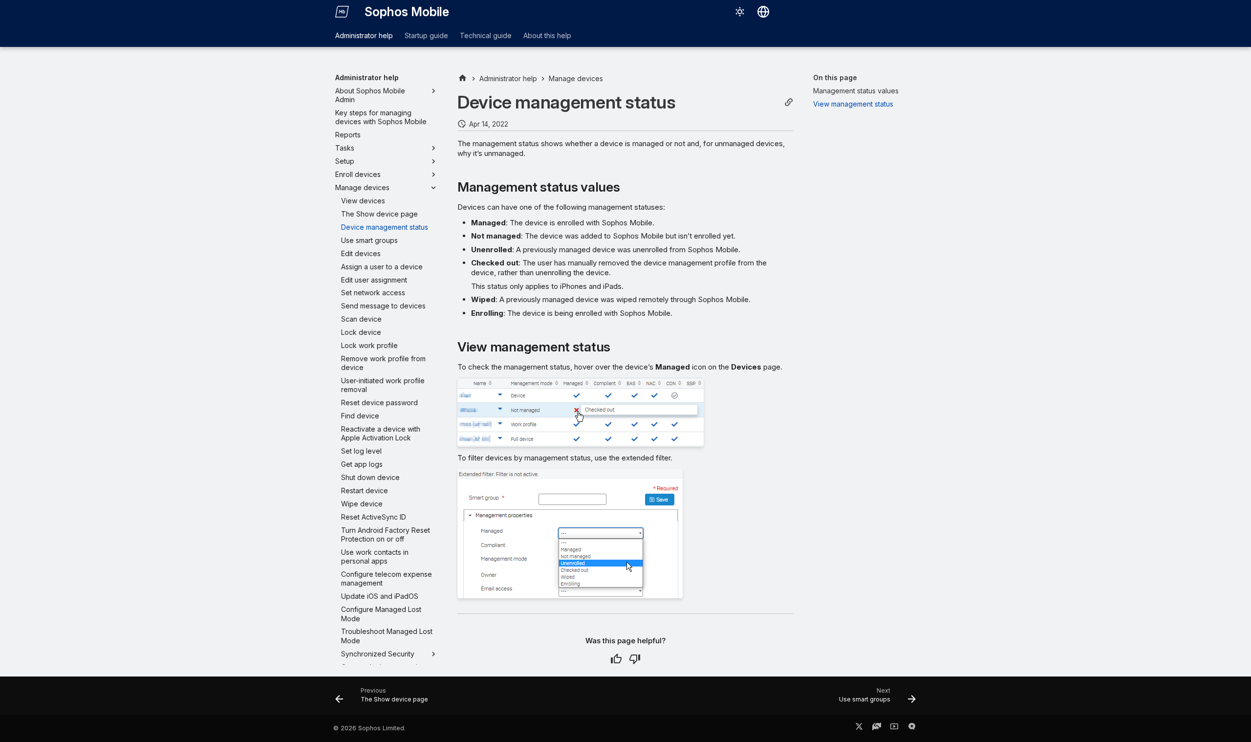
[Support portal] (876, 728)
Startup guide (426, 35)
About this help (547, 35)
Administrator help (364, 35)
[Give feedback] (912, 728)
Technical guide (486, 35)
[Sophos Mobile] (342, 12)
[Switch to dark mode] (740, 12)
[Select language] (763, 12)
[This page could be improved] (634, 659)
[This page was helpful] (616, 659)
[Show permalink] (789, 102)
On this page (835, 77)
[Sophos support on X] (859, 728)
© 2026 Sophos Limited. (369, 728)
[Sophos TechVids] (894, 728)
